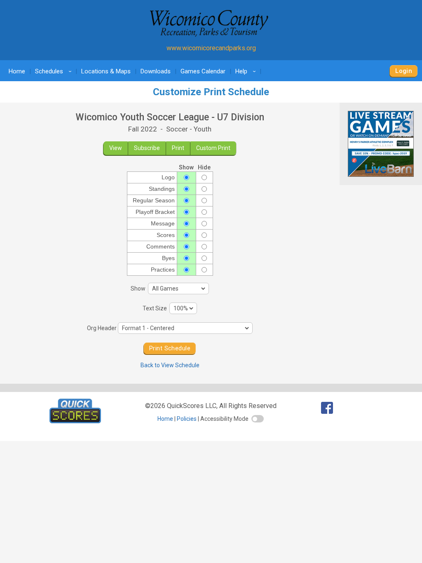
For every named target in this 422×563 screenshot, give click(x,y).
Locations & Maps (106, 71)
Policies (187, 418)
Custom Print (213, 148)
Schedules (54, 71)
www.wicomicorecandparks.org (211, 48)
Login (403, 71)
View (115, 148)
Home (17, 71)
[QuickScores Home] (75, 421)
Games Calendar (203, 71)
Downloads (156, 71)
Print (178, 148)
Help (246, 71)
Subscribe (147, 148)
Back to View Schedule (170, 365)
